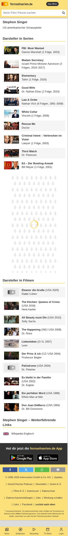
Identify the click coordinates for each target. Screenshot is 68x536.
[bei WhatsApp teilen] (42, 469)
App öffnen (52, 4)
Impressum (33, 491)
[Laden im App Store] (48, 457)
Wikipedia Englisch (22, 433)
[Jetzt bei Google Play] (21, 457)
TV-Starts (48, 534)
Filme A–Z (19, 491)
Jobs (38, 497)
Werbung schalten (53, 497)
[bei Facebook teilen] (10, 469)
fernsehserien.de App (46, 448)
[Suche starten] (63, 13)
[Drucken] (58, 469)
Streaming (34, 534)
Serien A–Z (55, 484)
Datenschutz (48, 491)
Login (61, 534)
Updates (58, 477)
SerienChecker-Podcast (20, 484)
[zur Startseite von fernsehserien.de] (5, 4)
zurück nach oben (45, 504)
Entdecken (20, 534)
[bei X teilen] (26, 469)
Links (16, 504)
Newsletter (41, 484)
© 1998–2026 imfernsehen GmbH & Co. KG (28, 477)
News (6, 534)
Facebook (27, 504)
